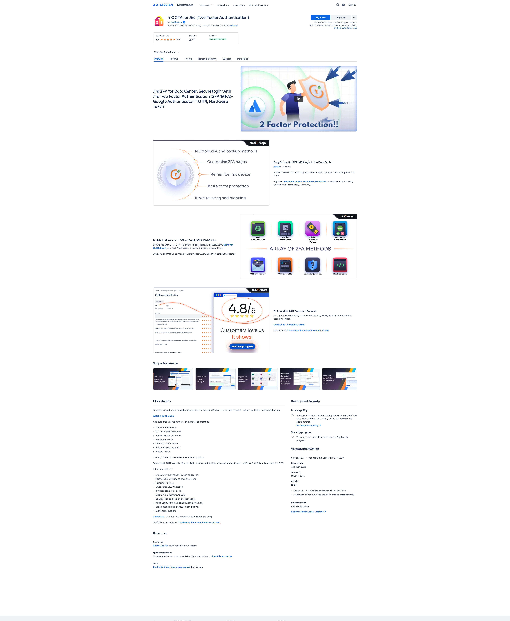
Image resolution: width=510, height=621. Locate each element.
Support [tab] (227, 58)
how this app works (222, 556)
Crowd (325, 330)
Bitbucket (305, 330)
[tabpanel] (255, 319)
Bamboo (315, 330)
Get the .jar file (160, 545)
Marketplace (185, 5)
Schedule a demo (296, 324)
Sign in (352, 4)
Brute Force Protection (314, 181)
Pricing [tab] (188, 58)
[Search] (337, 4)
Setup (277, 166)
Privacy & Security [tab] (207, 58)
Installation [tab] (243, 58)
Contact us (279, 324)
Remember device (293, 181)
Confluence (293, 330)
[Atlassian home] (163, 5)
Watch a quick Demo (163, 416)
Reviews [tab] (174, 58)
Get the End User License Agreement (171, 567)
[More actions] (354, 17)
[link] (320, 17)
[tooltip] (183, 22)
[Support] (343, 5)
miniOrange (176, 22)
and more (234, 25)
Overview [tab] (158, 58)
